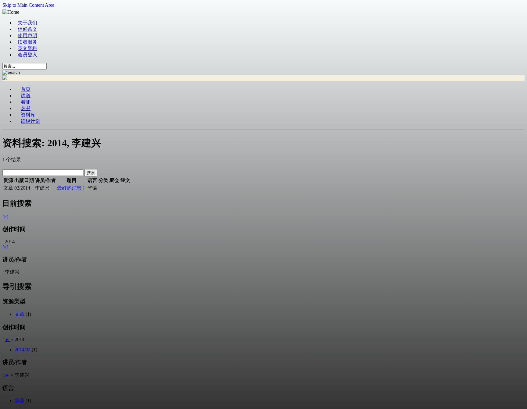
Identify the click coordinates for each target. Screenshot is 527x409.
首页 (25, 89)
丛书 (25, 108)
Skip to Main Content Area (28, 5)
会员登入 (27, 54)
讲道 (25, 95)
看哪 (25, 102)
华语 (19, 400)
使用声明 (27, 35)
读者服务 (27, 41)
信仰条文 (27, 29)
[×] (5, 216)
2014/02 (22, 349)
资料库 (28, 114)
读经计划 (30, 121)
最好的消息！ (71, 187)
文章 (19, 314)
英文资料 (27, 48)
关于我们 (27, 22)
